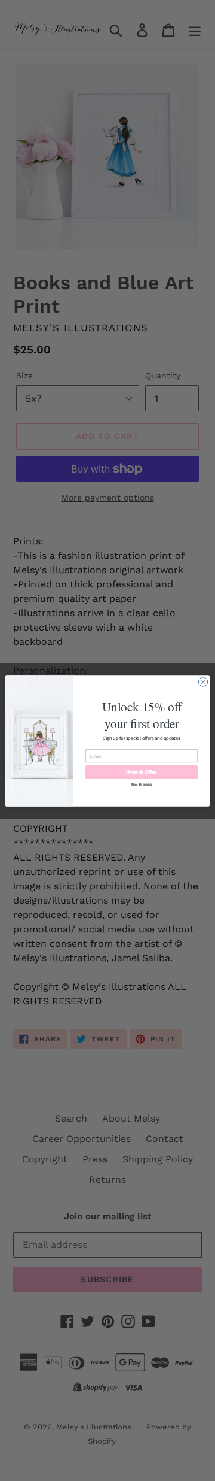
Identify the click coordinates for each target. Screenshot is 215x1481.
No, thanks (141, 783)
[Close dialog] (202, 681)
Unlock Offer (141, 772)
